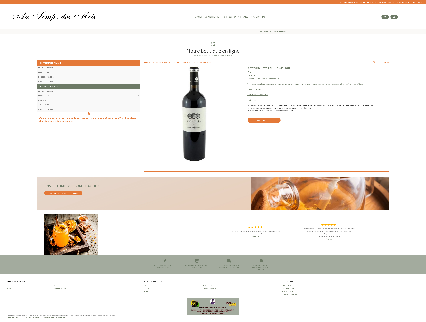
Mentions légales (90, 315)
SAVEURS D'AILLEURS (163, 62)
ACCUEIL (271, 31)
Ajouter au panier (264, 120)
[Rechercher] (385, 17)
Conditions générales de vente (106, 315)
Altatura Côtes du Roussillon (200, 62)
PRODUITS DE (13, 282)
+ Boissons (57, 286)
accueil (149, 62)
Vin (184, 62)
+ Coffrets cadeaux (60, 289)
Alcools (177, 62)
